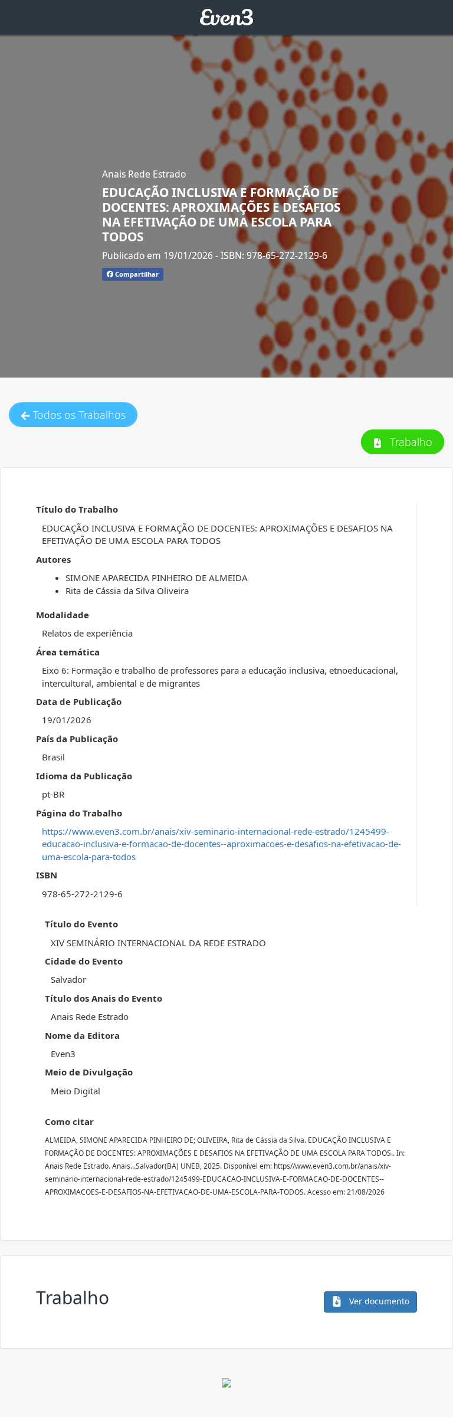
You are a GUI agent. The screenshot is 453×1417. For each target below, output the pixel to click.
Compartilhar (136, 274)
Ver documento (378, 1301)
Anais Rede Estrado (144, 174)
